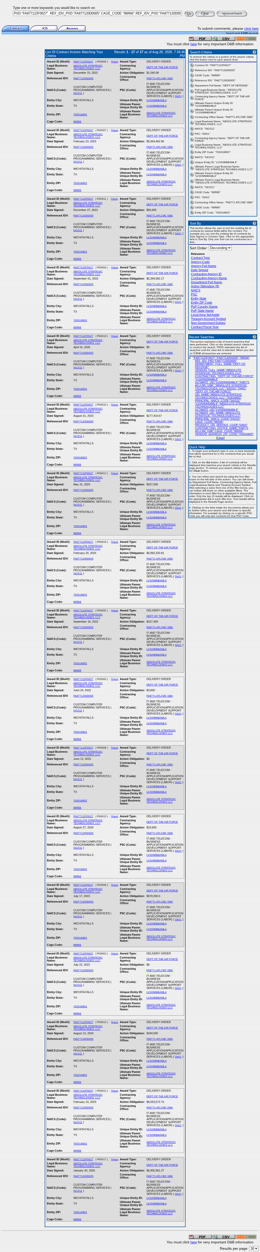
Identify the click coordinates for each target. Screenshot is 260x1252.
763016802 (80, 114)
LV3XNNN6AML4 (157, 100)
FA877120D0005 (83, 78)
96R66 (77, 121)
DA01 (178, 96)
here (193, 44)
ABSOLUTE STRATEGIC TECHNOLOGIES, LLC (88, 67)
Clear (220, 437)
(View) (114, 61)
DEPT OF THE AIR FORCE (162, 67)
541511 (77, 93)
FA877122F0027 (83, 61)
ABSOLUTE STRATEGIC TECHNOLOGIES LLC (161, 114)
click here (251, 28)
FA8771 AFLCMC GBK (160, 78)
